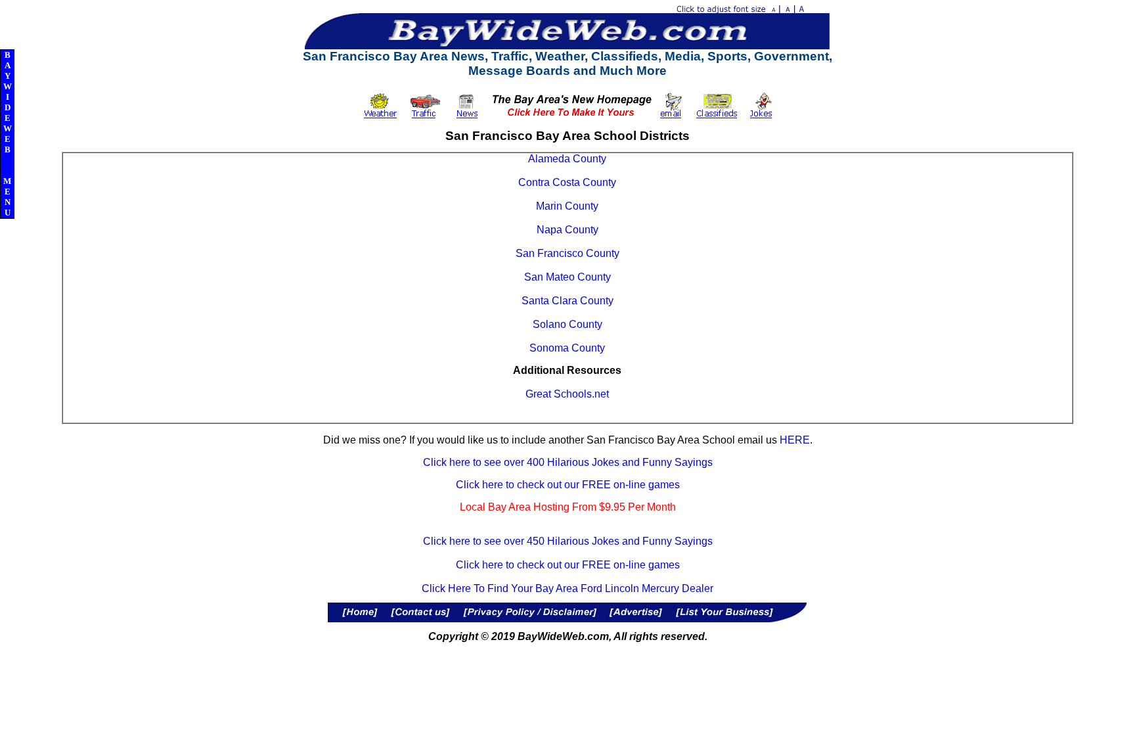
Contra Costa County (567, 182)
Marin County (567, 206)
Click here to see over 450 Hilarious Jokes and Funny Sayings (568, 541)
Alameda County (567, 158)
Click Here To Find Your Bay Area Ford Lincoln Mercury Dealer (567, 588)
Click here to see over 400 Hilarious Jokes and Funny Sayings (568, 462)
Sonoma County (567, 348)
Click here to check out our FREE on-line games (568, 484)
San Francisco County (567, 253)
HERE (795, 440)
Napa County (567, 229)
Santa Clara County (567, 300)
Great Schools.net (567, 394)
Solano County (567, 324)
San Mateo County (567, 277)
